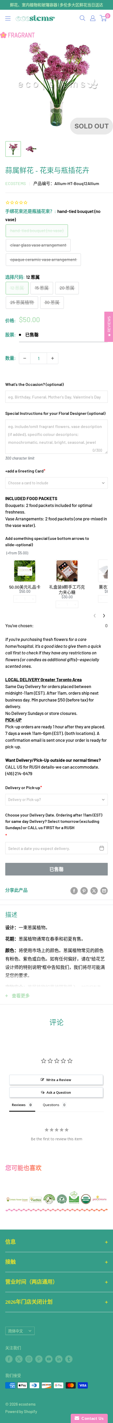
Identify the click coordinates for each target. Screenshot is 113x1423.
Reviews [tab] (18, 1104)
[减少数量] (24, 358)
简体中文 (15, 1331)
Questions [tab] (51, 1104)
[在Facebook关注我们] (9, 1359)
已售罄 (56, 869)
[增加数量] (52, 358)
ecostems (15, 183)
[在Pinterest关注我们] (39, 1359)
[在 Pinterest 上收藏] (84, 890)
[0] (103, 18)
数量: (10, 358)
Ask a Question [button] (59, 1092)
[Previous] (94, 615)
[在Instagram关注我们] (29, 1359)
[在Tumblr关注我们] (69, 1359)
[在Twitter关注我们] (19, 1359)
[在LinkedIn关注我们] (59, 1359)
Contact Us (91, 1418)
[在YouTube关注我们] (49, 1359)
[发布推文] (94, 890)
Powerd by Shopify (21, 1411)
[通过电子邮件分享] (104, 890)
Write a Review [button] (58, 1079)
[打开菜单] (8, 18)
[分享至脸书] (74, 890)
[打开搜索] (82, 18)
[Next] (104, 615)
